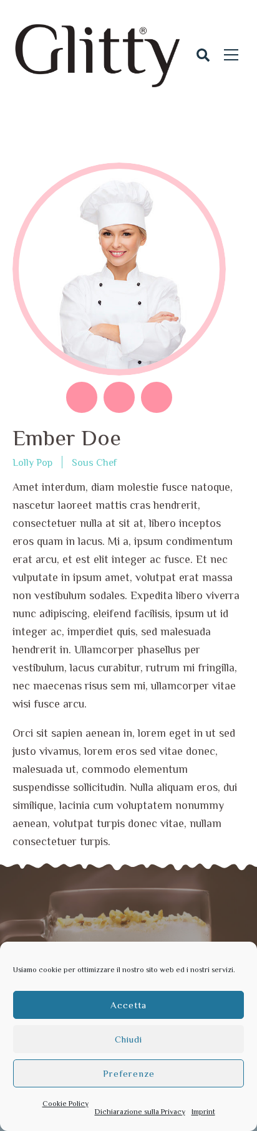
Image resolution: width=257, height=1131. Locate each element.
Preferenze (129, 1073)
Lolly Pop (32, 462)
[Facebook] (81, 397)
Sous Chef (94, 462)
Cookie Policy (65, 1103)
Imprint (203, 1111)
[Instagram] (156, 397)
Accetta (128, 1005)
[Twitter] (119, 397)
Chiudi (128, 1039)
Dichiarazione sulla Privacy (140, 1111)
